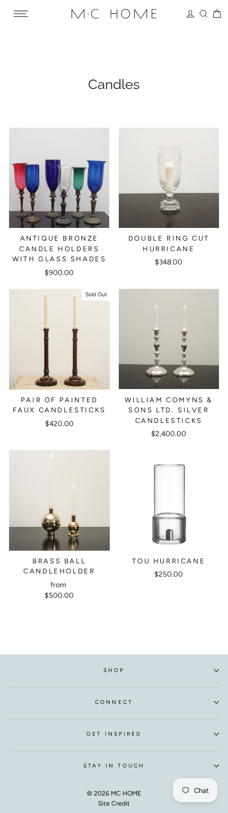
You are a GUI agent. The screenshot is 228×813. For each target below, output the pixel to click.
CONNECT (114, 702)
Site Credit (114, 803)
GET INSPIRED (114, 733)
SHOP (114, 670)
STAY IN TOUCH (114, 765)
